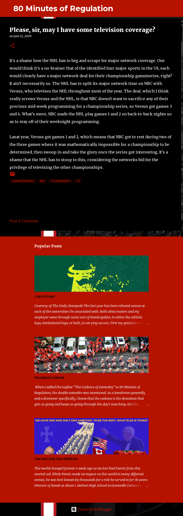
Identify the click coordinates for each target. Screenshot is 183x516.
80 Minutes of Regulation (63, 8)
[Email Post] (12, 175)
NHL (42, 181)
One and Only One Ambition (56, 459)
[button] (12, 46)
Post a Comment (24, 221)
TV (78, 181)
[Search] (120, 8)
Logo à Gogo (44, 296)
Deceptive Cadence (49, 377)
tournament (61, 181)
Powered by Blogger (94, 509)
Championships (22, 181)
